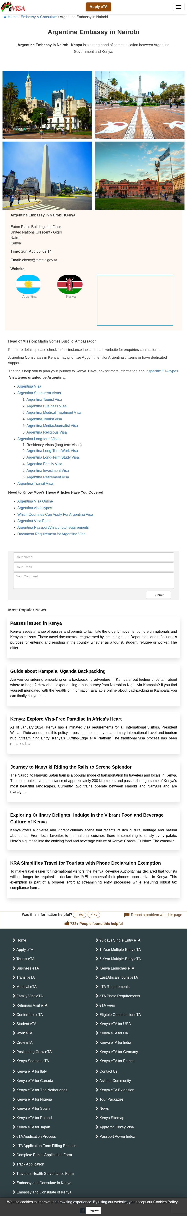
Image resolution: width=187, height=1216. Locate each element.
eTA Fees (107, 1005)
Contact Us (108, 1071)
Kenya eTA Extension (116, 1090)
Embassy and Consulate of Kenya (43, 1192)
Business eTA (27, 968)
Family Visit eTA (29, 996)
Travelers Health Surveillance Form (45, 1173)
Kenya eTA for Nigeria (34, 1099)
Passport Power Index (117, 1136)
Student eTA (26, 1024)
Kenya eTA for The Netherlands (41, 1090)
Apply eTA (99, 7)
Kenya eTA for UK (113, 1033)
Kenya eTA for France (117, 1061)
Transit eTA (25, 977)
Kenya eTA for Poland (34, 1118)
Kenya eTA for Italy (31, 1071)
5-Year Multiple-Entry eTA (120, 959)
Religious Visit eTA (31, 1005)
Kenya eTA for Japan (33, 1127)
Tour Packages (111, 1099)
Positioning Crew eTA (34, 1052)
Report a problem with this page (156, 915)
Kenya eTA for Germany (118, 1052)
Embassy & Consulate (39, 17)
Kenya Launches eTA (116, 968)
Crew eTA (24, 1042)
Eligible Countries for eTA (120, 1015)
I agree (93, 1210)
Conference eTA (29, 1015)
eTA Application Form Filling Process (46, 1146)
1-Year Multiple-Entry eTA (120, 950)
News (104, 1108)
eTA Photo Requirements (119, 996)
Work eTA (24, 1033)
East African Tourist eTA (118, 977)
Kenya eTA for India (115, 1042)
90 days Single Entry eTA (119, 940)
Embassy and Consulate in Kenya (43, 1183)
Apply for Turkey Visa (116, 1127)
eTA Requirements (114, 987)
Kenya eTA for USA (115, 1024)
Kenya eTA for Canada (34, 1081)
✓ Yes (79, 914)
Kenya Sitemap (111, 1118)
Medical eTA (26, 987)
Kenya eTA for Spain (33, 1108)
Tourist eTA (25, 959)
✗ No (94, 914)
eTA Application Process (36, 1136)
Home (12, 17)
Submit (158, 595)
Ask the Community (115, 1081)
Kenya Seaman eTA (32, 1061)
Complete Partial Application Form (44, 1155)
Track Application (30, 1164)
